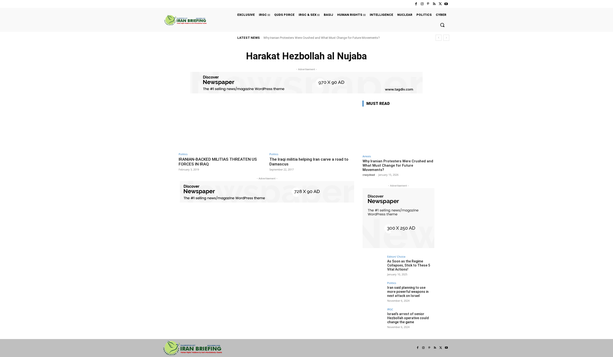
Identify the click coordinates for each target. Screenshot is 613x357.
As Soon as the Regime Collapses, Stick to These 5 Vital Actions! (408, 265)
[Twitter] (440, 4)
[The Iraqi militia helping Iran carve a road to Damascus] (312, 125)
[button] (442, 25)
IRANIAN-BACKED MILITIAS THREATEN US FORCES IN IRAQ (218, 161)
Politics (183, 154)
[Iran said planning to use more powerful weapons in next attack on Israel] (373, 292)
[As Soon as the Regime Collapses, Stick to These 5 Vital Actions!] (373, 266)
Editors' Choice (396, 256)
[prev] (439, 38)
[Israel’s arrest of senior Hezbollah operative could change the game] (373, 318)
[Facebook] (416, 4)
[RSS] (434, 4)
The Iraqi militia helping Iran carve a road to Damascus (308, 161)
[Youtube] (446, 4)
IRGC (390, 309)
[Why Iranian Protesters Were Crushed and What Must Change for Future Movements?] (398, 131)
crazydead (369, 174)
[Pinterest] (428, 4)
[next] (446, 38)
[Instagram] (422, 4)
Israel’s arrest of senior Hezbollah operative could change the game (408, 318)
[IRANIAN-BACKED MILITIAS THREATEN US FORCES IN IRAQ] (222, 125)
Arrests (367, 156)
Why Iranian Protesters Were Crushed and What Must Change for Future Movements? (321, 38)
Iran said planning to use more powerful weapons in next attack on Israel (408, 292)
